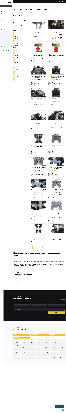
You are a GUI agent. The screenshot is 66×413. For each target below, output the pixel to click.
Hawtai (54, 352)
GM (16, 352)
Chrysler (32, 345)
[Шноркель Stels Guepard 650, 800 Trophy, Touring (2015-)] (56, 115)
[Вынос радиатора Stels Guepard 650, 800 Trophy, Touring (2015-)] (38, 70)
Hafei (32, 352)
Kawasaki (61, 357)
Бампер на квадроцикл (23, 12)
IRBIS (47, 355)
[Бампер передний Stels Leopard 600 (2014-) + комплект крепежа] (56, 183)
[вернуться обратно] (32, 5)
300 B (16, 50)
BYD (39, 342)
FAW (17, 350)
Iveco (54, 355)
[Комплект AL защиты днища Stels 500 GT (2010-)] (38, 183)
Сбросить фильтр (25, 20)
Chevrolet (24, 345)
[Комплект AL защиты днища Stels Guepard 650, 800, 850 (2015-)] (38, 139)
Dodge (24, 347)
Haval (47, 352)
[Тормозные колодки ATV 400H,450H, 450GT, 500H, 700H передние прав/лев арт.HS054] (56, 48)
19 (39, 247)
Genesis (61, 350)
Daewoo (54, 345)
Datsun (17, 347)
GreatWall (24, 352)
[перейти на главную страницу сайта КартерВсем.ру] (6, 2)
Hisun (61, 352)
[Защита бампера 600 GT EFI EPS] (38, 24)
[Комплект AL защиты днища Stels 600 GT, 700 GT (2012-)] (56, 161)
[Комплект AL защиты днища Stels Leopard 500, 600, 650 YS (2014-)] (38, 205)
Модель (14, 47)
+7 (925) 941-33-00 (7, 50)
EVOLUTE (54, 347)
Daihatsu (61, 345)
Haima (39, 352)
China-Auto (39, 345)
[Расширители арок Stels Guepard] (56, 228)
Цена (14, 22)
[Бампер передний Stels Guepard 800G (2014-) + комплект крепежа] (56, 205)
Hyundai (24, 355)
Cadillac (47, 342)
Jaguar (17, 357)
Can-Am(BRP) (54, 342)
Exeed (62, 347)
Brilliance (31, 342)
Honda (17, 355)
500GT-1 (16, 57)
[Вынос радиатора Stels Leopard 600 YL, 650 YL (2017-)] (56, 92)
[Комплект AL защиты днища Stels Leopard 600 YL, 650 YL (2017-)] (38, 228)
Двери (40, 12)
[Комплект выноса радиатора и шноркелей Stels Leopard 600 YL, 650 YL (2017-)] (56, 70)
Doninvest (39, 347)
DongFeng (31, 347)
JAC (61, 355)
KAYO (54, 357)
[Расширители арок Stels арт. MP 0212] (56, 24)
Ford (31, 350)
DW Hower (46, 347)
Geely (54, 350)
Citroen (47, 345)
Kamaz (47, 357)
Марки (6, 6)
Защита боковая (53, 12)
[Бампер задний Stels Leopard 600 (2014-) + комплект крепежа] (38, 161)
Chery (17, 345)
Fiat (24, 350)
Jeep (24, 357)
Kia (31, 357)
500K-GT (16, 62)
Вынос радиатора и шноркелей (33, 12)
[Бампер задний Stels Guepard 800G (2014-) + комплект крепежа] (56, 139)
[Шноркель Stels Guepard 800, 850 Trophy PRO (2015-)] (38, 115)
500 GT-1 (16, 55)
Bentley (17, 342)
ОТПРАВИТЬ (56, 312)
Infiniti (32, 355)
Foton (39, 350)
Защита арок (46, 12)
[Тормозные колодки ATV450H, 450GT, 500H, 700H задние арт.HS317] (38, 48)
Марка (14, 30)
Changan (61, 342)
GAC (46, 350)
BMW (24, 342)
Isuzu (39, 355)
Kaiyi (39, 357)
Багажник (15, 12)
